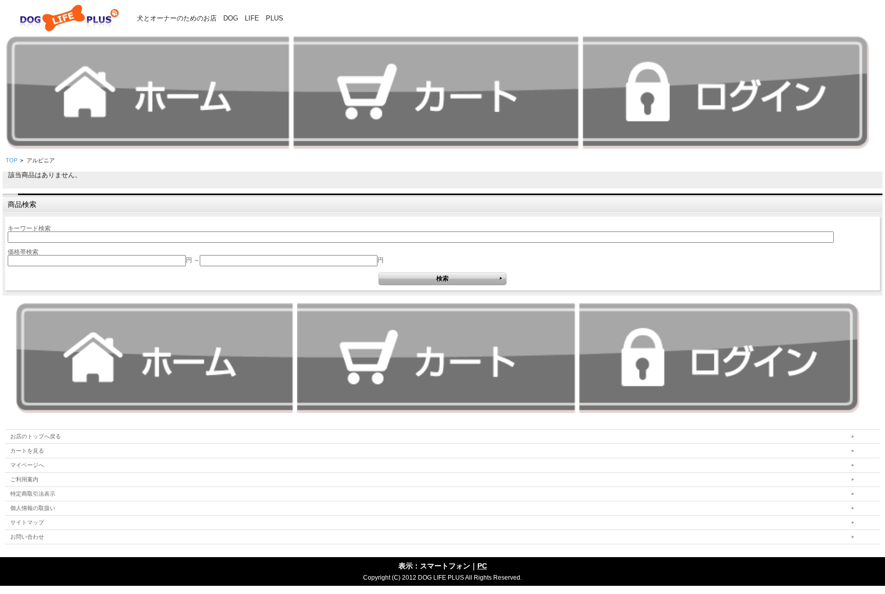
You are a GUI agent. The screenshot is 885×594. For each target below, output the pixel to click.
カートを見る (27, 451)
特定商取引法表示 (32, 494)
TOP (11, 160)
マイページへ (27, 465)
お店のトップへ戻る (35, 436)
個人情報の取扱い (32, 508)
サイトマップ (27, 522)
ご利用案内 (24, 479)
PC (482, 566)
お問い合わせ (27, 537)
